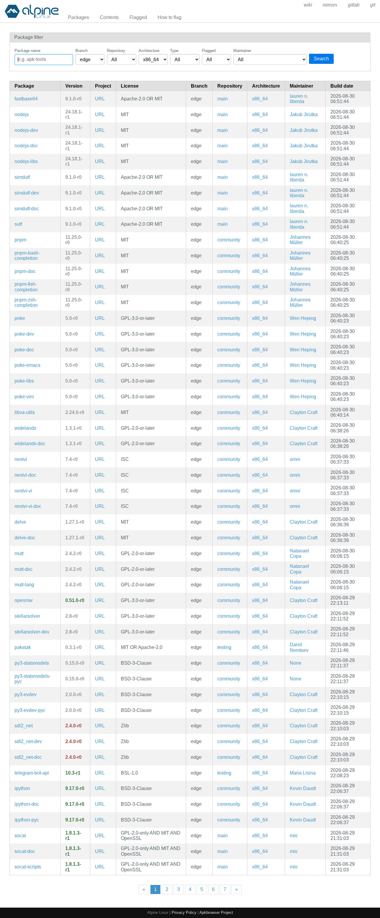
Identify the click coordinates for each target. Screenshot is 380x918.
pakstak (23, 647)
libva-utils (25, 412)
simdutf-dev (27, 192)
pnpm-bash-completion (27, 255)
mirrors (330, 4)
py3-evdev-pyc (30, 710)
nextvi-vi (23, 490)
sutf (18, 224)
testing (224, 647)
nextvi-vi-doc (28, 506)
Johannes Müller (300, 240)
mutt (19, 553)
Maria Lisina (303, 772)
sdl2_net (24, 725)
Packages (78, 17)
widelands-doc (30, 443)
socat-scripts (28, 866)
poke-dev (24, 333)
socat (20, 835)
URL (100, 98)
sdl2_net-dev (28, 741)
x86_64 (260, 98)
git (372, 4)
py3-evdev (26, 694)
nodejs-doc (26, 145)
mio (293, 835)
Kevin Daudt (303, 788)
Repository (116, 50)
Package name (27, 50)
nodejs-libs (26, 161)
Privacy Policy (184, 912)
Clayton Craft (303, 412)
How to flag (169, 17)
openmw (24, 600)
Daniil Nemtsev (299, 647)
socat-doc (25, 851)
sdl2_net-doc (28, 757)
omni (295, 459)
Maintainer (242, 50)
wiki (308, 4)
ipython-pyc (27, 819)
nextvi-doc (25, 475)
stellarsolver (27, 616)
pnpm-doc (25, 271)
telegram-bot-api (32, 772)
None (295, 663)
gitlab (354, 4)
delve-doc (25, 537)
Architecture (149, 50)
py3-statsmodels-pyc (32, 679)
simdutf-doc (27, 208)
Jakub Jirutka (304, 114)
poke (20, 318)
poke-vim (24, 396)
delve (20, 521)
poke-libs (24, 380)
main (222, 98)
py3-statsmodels (32, 663)
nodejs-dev (26, 130)
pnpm (20, 239)
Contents (109, 17)
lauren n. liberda (299, 99)
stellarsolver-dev (32, 631)
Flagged (138, 17)
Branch (81, 50)
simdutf (22, 177)
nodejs (22, 114)
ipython (22, 788)
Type (174, 50)
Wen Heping (303, 318)
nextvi (21, 459)
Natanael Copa (299, 553)
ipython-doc (27, 804)
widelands (25, 428)
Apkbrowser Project (216, 912)
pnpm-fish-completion (26, 287)
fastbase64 (26, 98)
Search (321, 58)
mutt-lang (24, 584)
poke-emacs (27, 365)
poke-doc (24, 349)
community (228, 239)
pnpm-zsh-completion (26, 302)
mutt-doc (24, 569)
